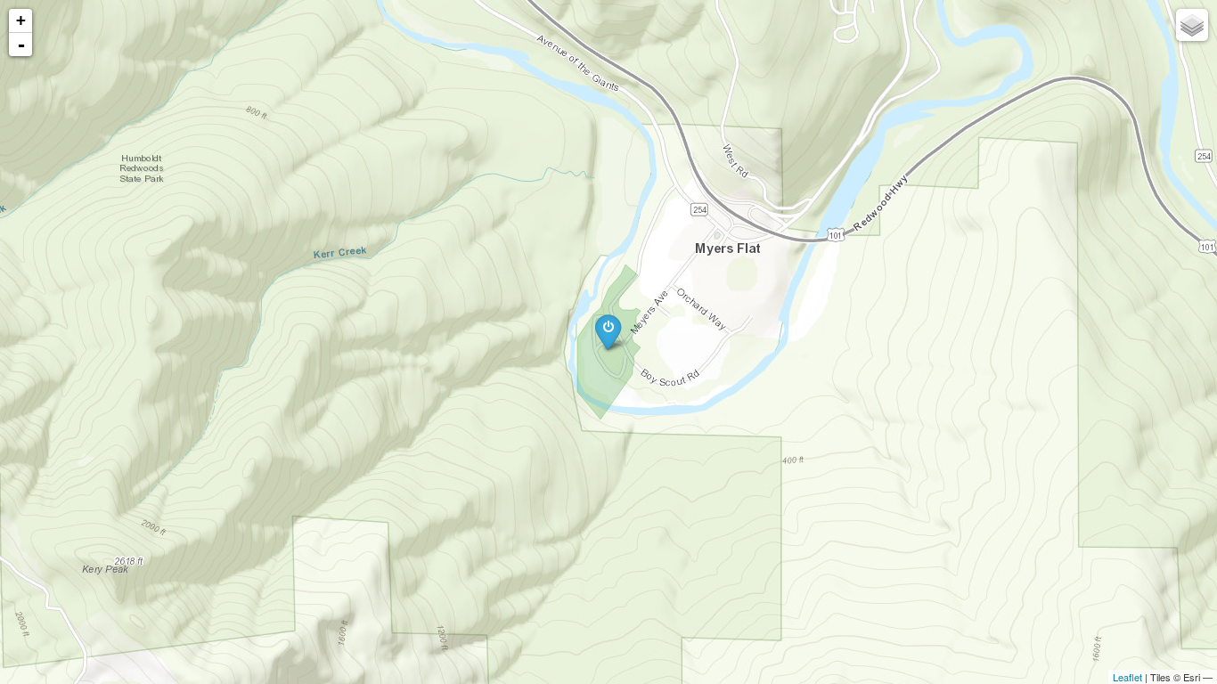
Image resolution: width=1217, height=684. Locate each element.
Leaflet (1127, 677)
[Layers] (1192, 25)
